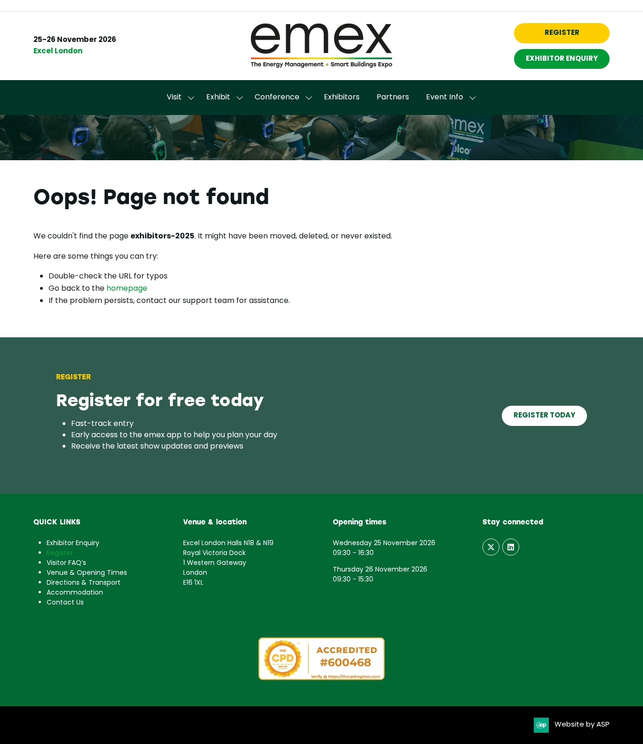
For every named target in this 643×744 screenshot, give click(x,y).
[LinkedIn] (510, 547)
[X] (490, 547)
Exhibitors (342, 97)
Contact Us (65, 602)
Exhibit (218, 97)
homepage (126, 289)
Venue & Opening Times (87, 573)
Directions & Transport (84, 583)
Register (60, 553)
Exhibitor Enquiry (73, 543)
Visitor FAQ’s (66, 563)
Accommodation (75, 593)
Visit (174, 97)
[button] (562, 33)
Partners (393, 97)
